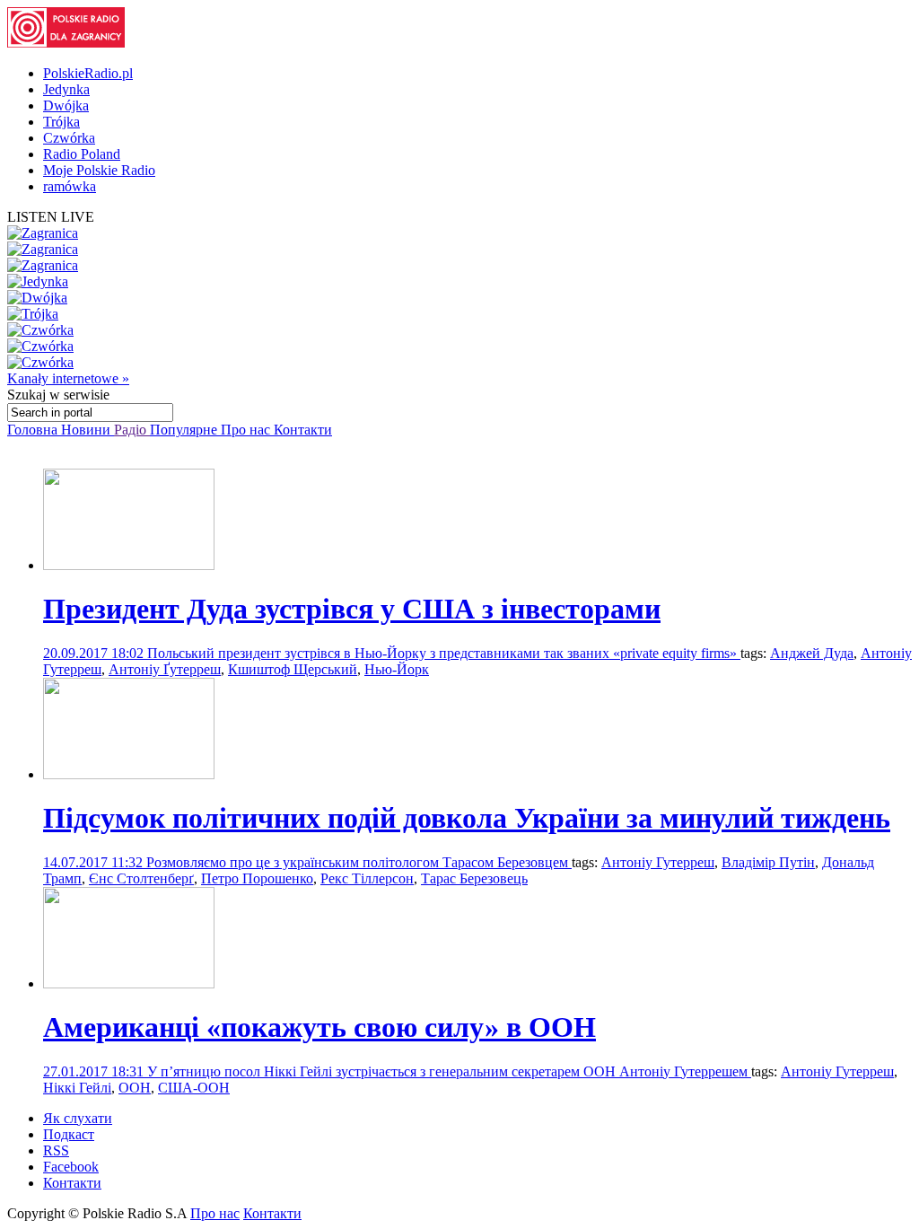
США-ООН (194, 1087)
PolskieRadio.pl (88, 73)
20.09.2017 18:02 (95, 653)
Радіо (132, 429)
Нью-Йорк (396, 669)
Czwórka (69, 137)
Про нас (247, 429)
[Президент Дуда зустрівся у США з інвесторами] (128, 565)
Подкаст (68, 1134)
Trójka (61, 121)
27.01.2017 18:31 (95, 1071)
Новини (87, 429)
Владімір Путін (768, 862)
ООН (134, 1087)
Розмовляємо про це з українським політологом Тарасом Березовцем (359, 862)
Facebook (71, 1166)
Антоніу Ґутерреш (165, 669)
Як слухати (77, 1118)
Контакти (303, 429)
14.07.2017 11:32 (94, 862)
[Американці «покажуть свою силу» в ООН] (128, 983)
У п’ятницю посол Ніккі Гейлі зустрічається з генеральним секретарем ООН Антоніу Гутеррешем (449, 1071)
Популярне (185, 429)
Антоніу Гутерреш (657, 862)
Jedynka (66, 89)
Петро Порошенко (257, 878)
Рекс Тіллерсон (367, 878)
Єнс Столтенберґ (141, 878)
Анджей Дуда (811, 653)
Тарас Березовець (474, 878)
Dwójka (66, 105)
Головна (34, 429)
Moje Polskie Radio (99, 170)
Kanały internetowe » (68, 378)
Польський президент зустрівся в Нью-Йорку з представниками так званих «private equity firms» (443, 653)
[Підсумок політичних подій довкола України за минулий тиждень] (128, 774)
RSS (56, 1150)
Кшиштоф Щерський (292, 669)
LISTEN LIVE (50, 216)
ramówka (69, 186)
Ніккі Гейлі (77, 1087)
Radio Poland (81, 154)
